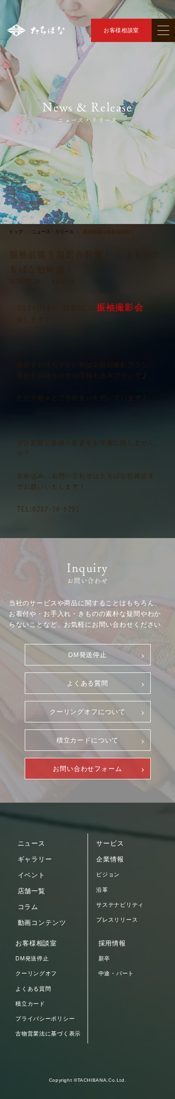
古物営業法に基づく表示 (48, 1033)
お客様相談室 (121, 30)
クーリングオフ (36, 973)
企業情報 (110, 859)
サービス (110, 843)
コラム (28, 906)
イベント (31, 875)
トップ (16, 232)
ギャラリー (35, 859)
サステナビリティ (120, 905)
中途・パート (116, 973)
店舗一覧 (31, 891)
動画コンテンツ (42, 922)
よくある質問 (87, 683)
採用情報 (112, 943)
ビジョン (108, 874)
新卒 (104, 958)
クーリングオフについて (87, 711)
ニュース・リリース (53, 232)
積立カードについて (87, 740)
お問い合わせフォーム (87, 768)
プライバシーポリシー (45, 1018)
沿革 (102, 890)
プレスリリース (117, 920)
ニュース (31, 843)
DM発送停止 (87, 654)
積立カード (30, 1004)
